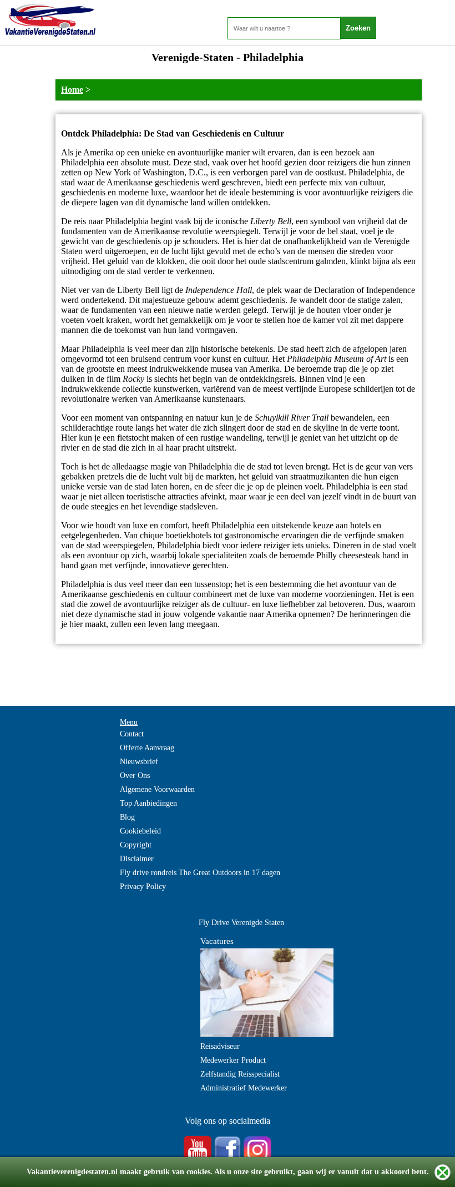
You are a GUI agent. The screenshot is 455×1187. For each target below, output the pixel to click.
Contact (132, 734)
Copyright (135, 845)
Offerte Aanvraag (147, 748)
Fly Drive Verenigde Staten (241, 922)
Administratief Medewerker (243, 1088)
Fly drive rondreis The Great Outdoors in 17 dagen (200, 872)
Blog (127, 817)
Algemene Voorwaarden (157, 789)
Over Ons (135, 775)
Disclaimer (137, 859)
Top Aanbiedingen (148, 803)
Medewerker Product (233, 1060)
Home (72, 89)
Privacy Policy (143, 886)
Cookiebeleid (140, 831)
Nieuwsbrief (139, 761)
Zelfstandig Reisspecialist (240, 1074)
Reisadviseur (220, 1046)
